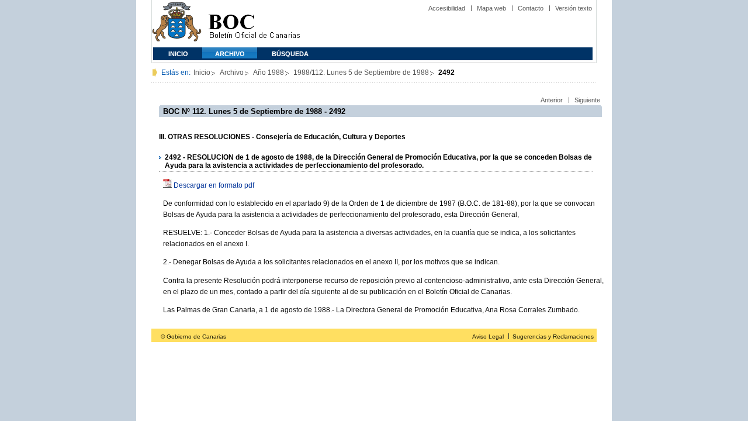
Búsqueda (290, 53)
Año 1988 (268, 72)
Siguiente (587, 99)
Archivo (230, 53)
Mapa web (491, 8)
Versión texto (573, 8)
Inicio (178, 53)
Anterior (552, 99)
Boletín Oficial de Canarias (254, 23)
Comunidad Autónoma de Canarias (177, 23)
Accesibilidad (446, 8)
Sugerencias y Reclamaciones (553, 336)
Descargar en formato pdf (214, 185)
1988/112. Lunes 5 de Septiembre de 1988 (361, 72)
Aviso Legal (488, 336)
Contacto (530, 8)
